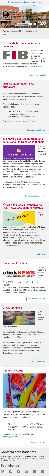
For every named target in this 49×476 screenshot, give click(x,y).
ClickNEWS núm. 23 (36, 299)
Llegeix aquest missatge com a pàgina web (24, 2)
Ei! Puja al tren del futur (35, 196)
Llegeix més (40, 254)
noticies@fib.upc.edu (15, 458)
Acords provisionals (37, 75)
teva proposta (38, 458)
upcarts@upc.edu (10, 437)
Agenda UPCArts (38, 443)
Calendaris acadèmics (35, 130)
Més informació (38, 362)
